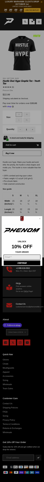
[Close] (39, 218)
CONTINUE (22, 263)
